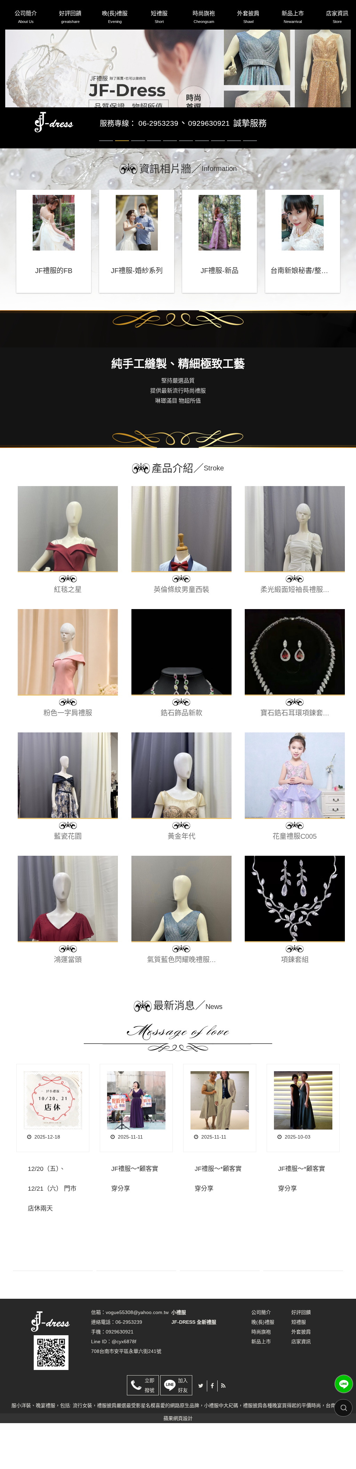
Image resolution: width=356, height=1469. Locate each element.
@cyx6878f (124, 1387)
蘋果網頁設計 (178, 1464)
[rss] (223, 1432)
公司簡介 (26, 17)
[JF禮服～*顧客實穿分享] (136, 1146)
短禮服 (159, 17)
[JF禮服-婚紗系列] (136, 268)
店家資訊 (337, 17)
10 (250, 186)
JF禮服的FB (53, 316)
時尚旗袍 (204, 17)
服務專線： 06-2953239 (139, 169)
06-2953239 (128, 1368)
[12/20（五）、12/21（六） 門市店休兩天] (53, 1146)
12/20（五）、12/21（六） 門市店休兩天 (52, 1234)
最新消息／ (187, 1051)
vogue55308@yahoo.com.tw (137, 1358)
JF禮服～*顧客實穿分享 (134, 1224)
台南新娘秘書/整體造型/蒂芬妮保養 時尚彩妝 (302, 316)
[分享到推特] (200, 1432)
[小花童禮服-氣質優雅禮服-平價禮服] (54, 168)
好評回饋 (70, 17)
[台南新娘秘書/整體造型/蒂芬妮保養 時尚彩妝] (302, 268)
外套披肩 (248, 17)
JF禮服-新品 (219, 316)
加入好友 (183, 1431)
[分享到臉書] (212, 1432)
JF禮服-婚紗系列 (137, 316)
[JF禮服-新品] (219, 268)
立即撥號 (149, 1431)
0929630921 (209, 169)
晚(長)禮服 (115, 17)
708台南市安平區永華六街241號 (126, 1397)
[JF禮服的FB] (54, 268)
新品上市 (293, 17)
